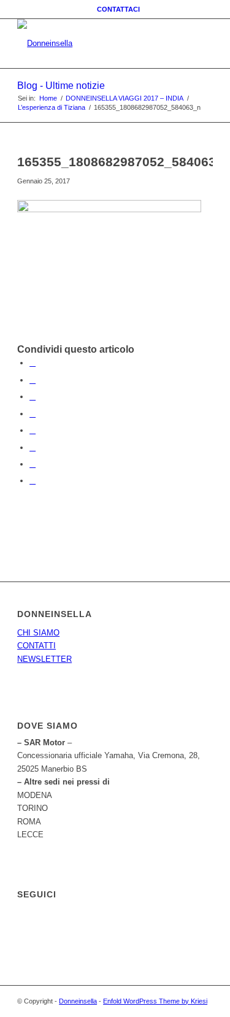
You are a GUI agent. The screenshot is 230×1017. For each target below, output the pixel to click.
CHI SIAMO (38, 632)
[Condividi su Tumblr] (32, 430)
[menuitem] (118, 9)
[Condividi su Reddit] (32, 464)
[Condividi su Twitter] (32, 380)
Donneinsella (78, 1001)
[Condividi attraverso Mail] (32, 480)
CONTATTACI (118, 9)
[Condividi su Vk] (32, 447)
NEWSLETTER (44, 659)
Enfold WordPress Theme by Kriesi (155, 1001)
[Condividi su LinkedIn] (32, 413)
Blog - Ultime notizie (61, 85)
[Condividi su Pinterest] (32, 396)
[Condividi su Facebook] (32, 362)
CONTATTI (36, 645)
